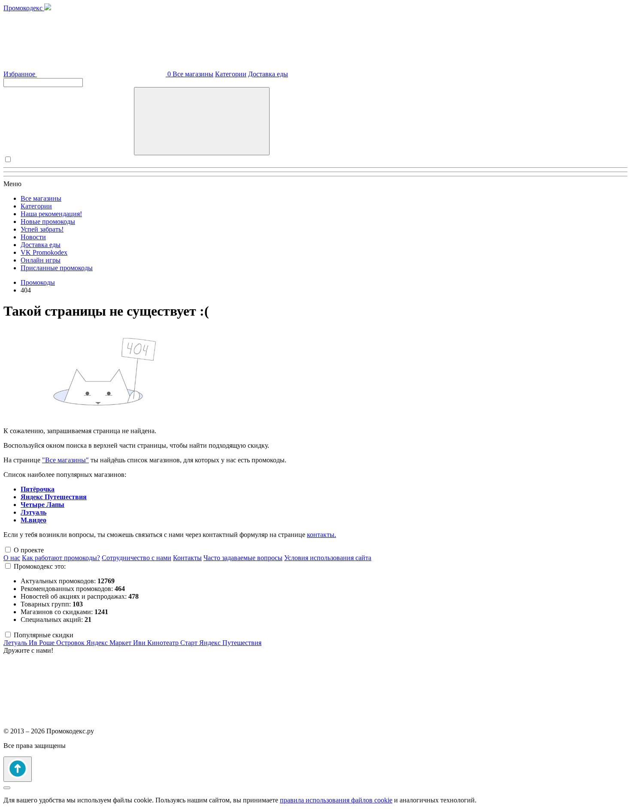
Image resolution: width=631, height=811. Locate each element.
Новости (33, 237)
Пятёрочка (38, 489)
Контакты (187, 557)
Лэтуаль (33, 512)
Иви (140, 642)
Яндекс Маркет (109, 642)
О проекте (29, 550)
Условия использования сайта (327, 557)
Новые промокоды (48, 221)
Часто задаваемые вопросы (242, 557)
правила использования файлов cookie (336, 800)
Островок (71, 642)
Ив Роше (42, 642)
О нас (11, 557)
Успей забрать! (42, 229)
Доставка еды (268, 74)
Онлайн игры (41, 260)
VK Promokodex (44, 252)
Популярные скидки (43, 635)
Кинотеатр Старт (173, 642)
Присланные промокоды (57, 267)
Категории (230, 74)
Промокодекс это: (40, 566)
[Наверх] (17, 769)
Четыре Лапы (42, 504)
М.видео (33, 520)
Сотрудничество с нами (136, 557)
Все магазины (193, 74)
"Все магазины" (65, 460)
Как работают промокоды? (61, 557)
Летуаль (16, 642)
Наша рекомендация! (51, 213)
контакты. (321, 534)
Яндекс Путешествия (54, 496)
